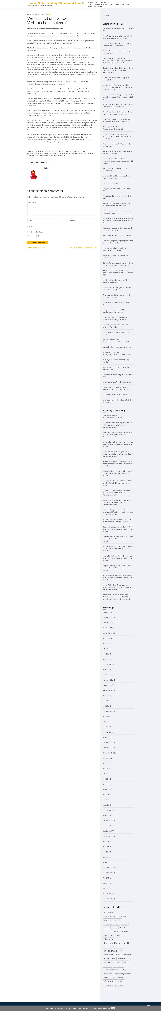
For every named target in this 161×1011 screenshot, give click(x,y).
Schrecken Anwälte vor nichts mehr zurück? (82, 248)
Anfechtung (108, 920)
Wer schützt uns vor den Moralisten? (62, 43)
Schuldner (106, 958)
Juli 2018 (106, 763)
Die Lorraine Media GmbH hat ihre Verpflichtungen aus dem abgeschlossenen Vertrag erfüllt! (117, 60)
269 (104, 912)
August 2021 (107, 638)
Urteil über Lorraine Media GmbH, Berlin (116, 400)
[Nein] (159, 1008)
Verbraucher (107, 966)
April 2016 (106, 852)
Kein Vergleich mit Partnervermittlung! (116, 360)
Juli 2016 (106, 841)
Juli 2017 (106, 795)
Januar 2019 (107, 737)
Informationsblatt (124, 931)
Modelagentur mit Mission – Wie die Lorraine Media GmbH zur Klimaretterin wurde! (110, 5)
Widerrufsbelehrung (118, 977)
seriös (113, 958)
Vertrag (123, 970)
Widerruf (107, 977)
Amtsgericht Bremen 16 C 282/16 (76, 151)
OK (113, 1008)
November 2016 (108, 826)
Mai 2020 (105, 701)
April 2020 (106, 706)
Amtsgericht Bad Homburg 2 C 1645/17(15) (51, 151)
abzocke (110, 912)
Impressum (105, 2)
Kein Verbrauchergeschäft (111, 235)
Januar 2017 (107, 815)
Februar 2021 (107, 664)
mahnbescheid (108, 947)
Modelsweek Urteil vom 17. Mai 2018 (115, 302)
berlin (117, 924)
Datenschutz (92, 2)
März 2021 (106, 659)
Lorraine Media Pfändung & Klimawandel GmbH (55, 3)
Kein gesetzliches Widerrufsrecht (114, 168)
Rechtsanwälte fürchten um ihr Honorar (116, 256)
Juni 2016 (106, 847)
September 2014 (108, 899)
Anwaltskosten (118, 920)
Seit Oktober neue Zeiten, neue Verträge (116, 51)
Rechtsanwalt (127, 954)
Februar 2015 (107, 894)
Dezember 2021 (108, 617)
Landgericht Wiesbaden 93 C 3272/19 (115, 189)
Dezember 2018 (108, 742)
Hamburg (116, 931)
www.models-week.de (110, 985)
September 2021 (108, 633)
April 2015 (106, 883)
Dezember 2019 (108, 711)
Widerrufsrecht (110, 981)
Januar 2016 (107, 862)
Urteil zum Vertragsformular (112, 382)
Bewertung (106, 928)
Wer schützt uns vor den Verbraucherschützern (42, 155)
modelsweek (63, 153)
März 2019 (106, 727)
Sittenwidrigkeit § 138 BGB (36, 248)
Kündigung (108, 939)
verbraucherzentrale (87, 153)
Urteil (126, 962)
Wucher (121, 981)
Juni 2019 (106, 716)
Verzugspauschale (108, 973)
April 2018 (106, 779)
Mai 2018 (105, 774)
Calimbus (47, 14)
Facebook (114, 928)
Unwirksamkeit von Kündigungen (114, 375)
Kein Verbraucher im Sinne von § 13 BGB (116, 196)
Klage (105, 935)
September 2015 (108, 873)
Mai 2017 (105, 800)
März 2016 (106, 857)
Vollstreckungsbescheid (123, 973)
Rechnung (118, 954)
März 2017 (106, 805)
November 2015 (108, 868)
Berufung (124, 924)
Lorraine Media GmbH (51, 153)
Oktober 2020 (107, 685)
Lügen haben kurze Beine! (111, 395)
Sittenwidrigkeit (108, 962)
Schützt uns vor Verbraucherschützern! (52, 41)
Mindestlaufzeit (119, 947)
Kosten (112, 935)
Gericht (122, 928)
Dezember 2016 (108, 821)
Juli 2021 (106, 643)
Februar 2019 (107, 732)
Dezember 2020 (108, 675)
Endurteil (106, 183)
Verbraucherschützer (73, 153)
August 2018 (107, 758)
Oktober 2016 (107, 831)
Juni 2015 (106, 878)
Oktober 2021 (107, 628)
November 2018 (108, 748)
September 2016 (108, 836)
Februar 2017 (107, 810)
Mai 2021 (105, 649)
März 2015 (106, 888)
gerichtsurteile (32, 153)
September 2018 (108, 753)
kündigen (41, 153)
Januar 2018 (107, 789)
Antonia (105, 556)
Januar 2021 (107, 670)
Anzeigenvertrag (108, 924)
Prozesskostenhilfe (108, 954)
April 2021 (106, 654)
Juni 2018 (106, 769)
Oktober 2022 (107, 612)
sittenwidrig (122, 958)
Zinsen (121, 985)
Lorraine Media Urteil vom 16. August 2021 (117, 78)
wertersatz (61, 155)
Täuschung (118, 962)
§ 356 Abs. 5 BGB (108, 989)
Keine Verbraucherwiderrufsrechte (114, 29)
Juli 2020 (106, 696)
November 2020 (108, 680)
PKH (122, 950)
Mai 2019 (105, 722)
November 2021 (108, 623)
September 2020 (108, 690)
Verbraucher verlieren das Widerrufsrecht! (117, 144)
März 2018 (106, 784)
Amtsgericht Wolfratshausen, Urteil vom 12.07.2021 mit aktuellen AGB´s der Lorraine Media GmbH (117, 87)
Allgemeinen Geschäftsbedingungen (115, 916)
